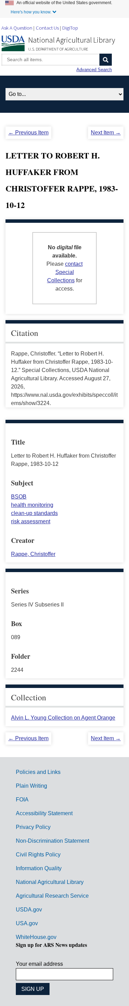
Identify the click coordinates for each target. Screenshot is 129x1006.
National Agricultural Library (71, 40)
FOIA (22, 799)
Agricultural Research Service (52, 896)
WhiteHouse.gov (36, 937)
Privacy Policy (33, 827)
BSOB (18, 497)
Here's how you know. (31, 12)
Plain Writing (31, 786)
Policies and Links (38, 772)
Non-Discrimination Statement (52, 841)
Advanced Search (94, 69)
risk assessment (30, 521)
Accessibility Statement (44, 813)
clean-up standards (34, 513)
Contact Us (47, 27)
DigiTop (70, 27)
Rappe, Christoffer (33, 554)
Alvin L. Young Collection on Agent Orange (63, 718)
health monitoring (32, 505)
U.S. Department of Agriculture (58, 49)
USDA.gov (29, 909)
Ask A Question (16, 27)
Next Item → (106, 132)
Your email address (39, 964)
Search (105, 60)
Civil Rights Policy (38, 854)
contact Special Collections (65, 272)
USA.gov (27, 923)
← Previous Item (28, 132)
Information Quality (39, 868)
